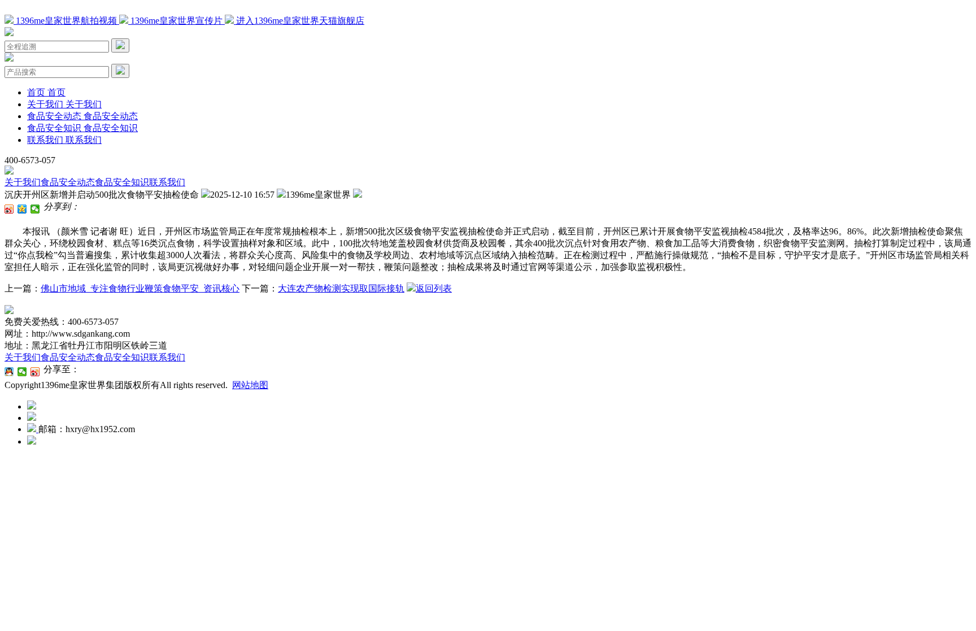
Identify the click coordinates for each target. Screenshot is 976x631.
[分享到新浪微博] (9, 209)
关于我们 (23, 182)
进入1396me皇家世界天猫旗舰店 (299, 20)
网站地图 (250, 385)
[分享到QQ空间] (22, 209)
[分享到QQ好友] (9, 371)
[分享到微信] (35, 209)
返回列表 (434, 288)
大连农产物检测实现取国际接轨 (341, 288)
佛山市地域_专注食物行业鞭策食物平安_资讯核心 (140, 288)
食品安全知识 (122, 182)
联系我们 (167, 182)
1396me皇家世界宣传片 (176, 20)
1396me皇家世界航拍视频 (66, 20)
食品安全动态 (68, 182)
